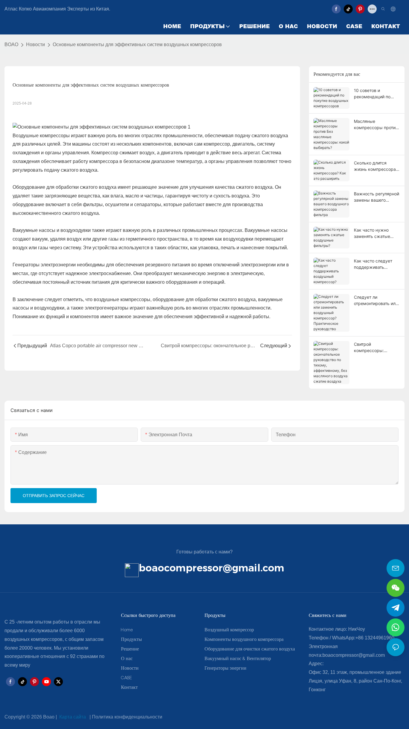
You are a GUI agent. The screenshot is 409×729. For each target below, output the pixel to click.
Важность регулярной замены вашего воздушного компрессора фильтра (377, 197)
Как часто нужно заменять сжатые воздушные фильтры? (376, 233)
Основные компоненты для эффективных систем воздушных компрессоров (137, 44)
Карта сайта (72, 716)
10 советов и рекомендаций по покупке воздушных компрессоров (374, 94)
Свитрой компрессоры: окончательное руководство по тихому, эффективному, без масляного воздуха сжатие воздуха (374, 348)
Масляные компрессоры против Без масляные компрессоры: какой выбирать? (376, 125)
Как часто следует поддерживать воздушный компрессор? (373, 264)
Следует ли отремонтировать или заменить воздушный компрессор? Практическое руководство (376, 301)
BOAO (11, 44)
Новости (35, 44)
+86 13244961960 (374, 637)
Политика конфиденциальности (127, 716)
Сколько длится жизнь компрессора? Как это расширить (376, 166)
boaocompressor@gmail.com (211, 568)
